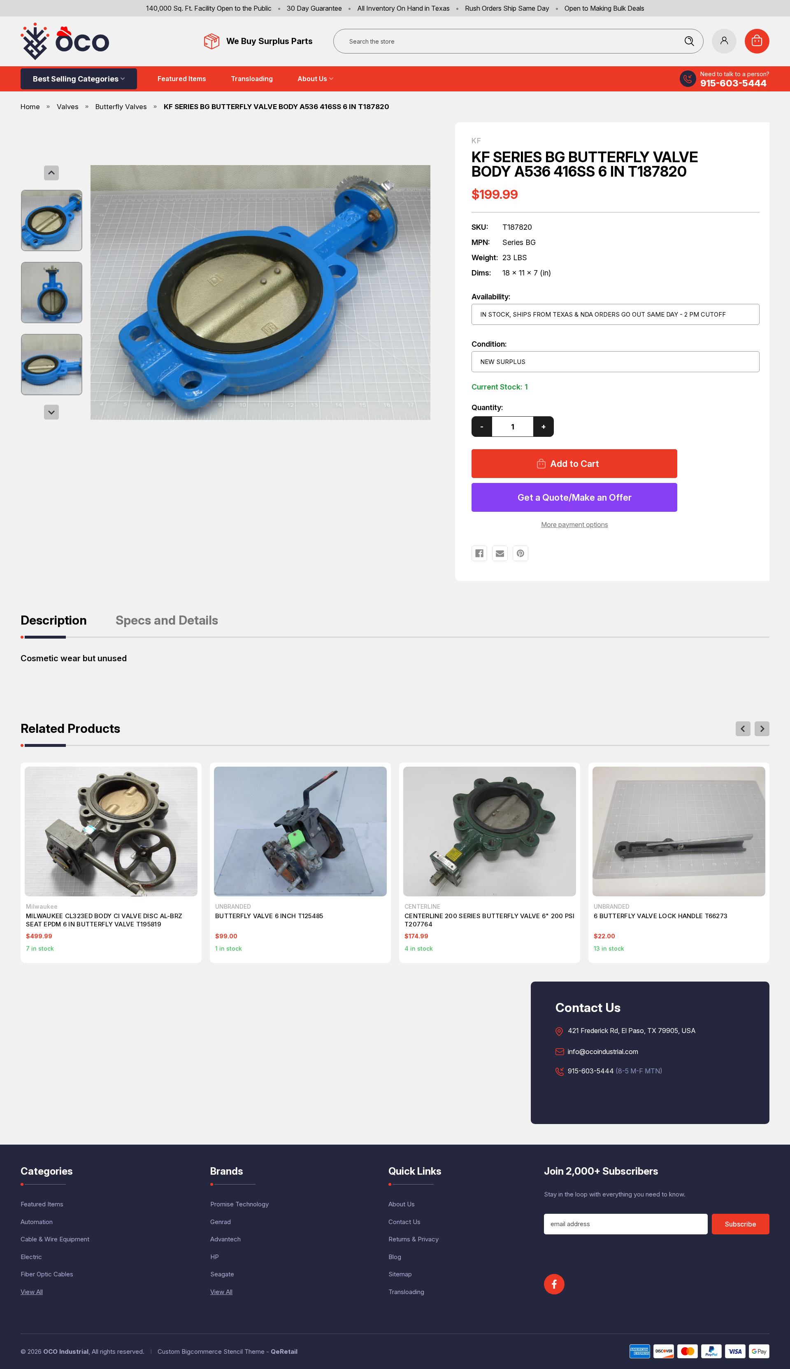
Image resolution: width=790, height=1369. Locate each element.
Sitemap (400, 1274)
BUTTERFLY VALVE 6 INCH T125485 (269, 916)
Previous (51, 173)
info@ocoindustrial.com (603, 1052)
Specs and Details (167, 620)
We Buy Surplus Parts (269, 41)
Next (51, 412)
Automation (37, 1222)
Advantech (225, 1239)
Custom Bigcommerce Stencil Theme (211, 1351)
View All (32, 1292)
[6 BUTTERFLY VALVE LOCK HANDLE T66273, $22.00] (678, 831)
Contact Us (404, 1222)
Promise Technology (239, 1204)
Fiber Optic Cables (47, 1274)
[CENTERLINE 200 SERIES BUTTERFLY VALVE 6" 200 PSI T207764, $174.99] (489, 831)
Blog (394, 1257)
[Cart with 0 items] (757, 41)
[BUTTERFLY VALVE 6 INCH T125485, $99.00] (300, 831)
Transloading (252, 79)
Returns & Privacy (413, 1239)
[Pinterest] (520, 553)
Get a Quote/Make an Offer (575, 497)
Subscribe (740, 1224)
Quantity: (487, 407)
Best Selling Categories (75, 79)
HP (214, 1257)
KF (476, 141)
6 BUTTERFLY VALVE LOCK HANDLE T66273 (660, 916)
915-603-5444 (733, 83)
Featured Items (182, 79)
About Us (312, 79)
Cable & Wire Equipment (55, 1239)
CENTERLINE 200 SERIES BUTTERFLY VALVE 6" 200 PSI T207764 (489, 920)
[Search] (689, 41)
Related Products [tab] (70, 729)
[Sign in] (724, 41)
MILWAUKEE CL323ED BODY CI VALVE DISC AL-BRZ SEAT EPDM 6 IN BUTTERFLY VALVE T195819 (104, 920)
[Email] (500, 553)
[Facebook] (479, 553)
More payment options (574, 524)
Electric (31, 1257)
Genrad (220, 1222)
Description (54, 620)
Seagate (222, 1274)
